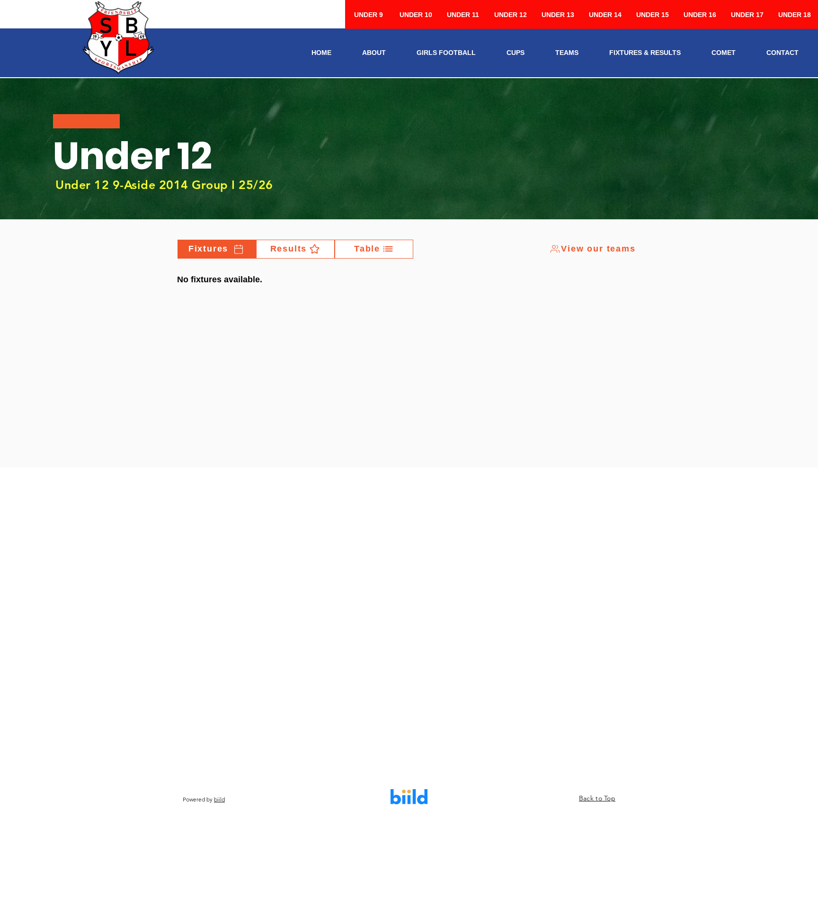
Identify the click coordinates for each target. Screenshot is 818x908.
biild (219, 799)
